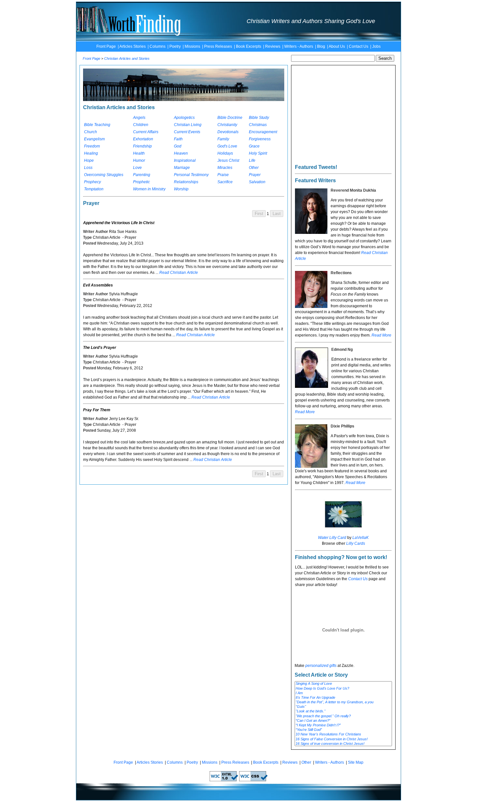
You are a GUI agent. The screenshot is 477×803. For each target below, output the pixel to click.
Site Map (355, 762)
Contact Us (358, 46)
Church (90, 132)
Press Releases (218, 46)
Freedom (92, 146)
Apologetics (184, 117)
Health (139, 153)
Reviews (272, 46)
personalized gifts (320, 665)
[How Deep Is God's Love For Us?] (343, 688)
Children (140, 124)
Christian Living (188, 124)
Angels (139, 117)
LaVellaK (360, 537)
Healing (91, 153)
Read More (381, 335)
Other (254, 167)
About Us (337, 46)
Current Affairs (145, 132)
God (177, 146)
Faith (178, 139)
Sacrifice (225, 182)
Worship (181, 189)
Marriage (182, 167)
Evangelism (94, 139)
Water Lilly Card (332, 537)
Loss (88, 167)
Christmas (258, 124)
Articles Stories (132, 46)
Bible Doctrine (229, 117)
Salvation (257, 182)
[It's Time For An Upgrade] (343, 697)
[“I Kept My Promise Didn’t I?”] (343, 725)
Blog (321, 46)
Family (223, 139)
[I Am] (343, 693)
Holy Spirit (258, 153)
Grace (254, 146)
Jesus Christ (228, 160)
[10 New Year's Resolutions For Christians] (343, 734)
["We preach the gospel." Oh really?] (343, 716)
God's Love (227, 146)
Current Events (187, 132)
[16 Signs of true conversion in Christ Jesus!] (343, 744)
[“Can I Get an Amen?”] (343, 721)
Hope (89, 160)
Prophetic (141, 182)
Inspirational (185, 160)
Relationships (186, 182)
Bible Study (259, 117)
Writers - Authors (298, 46)
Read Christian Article (178, 272)
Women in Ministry (149, 189)
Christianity (227, 124)
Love (137, 167)
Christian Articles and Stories (127, 58)
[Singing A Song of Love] (343, 684)
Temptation (94, 189)
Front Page (106, 46)
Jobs (376, 46)
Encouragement (263, 132)
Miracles (224, 167)
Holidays (225, 153)
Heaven (181, 153)
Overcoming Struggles (103, 174)
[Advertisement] (343, 119)
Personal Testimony (191, 174)
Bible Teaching (97, 124)
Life (252, 160)
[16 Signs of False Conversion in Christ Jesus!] (343, 739)
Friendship (142, 146)
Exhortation (143, 139)
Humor (139, 160)
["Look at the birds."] (343, 711)
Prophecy (92, 182)
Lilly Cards (355, 543)
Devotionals (227, 132)
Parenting (141, 174)
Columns (157, 46)
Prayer (255, 174)
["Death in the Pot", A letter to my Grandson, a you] (343, 702)
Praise (223, 174)
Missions (192, 46)
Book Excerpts (248, 46)
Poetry (175, 46)
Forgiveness (260, 139)
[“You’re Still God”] (343, 730)
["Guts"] (343, 707)
